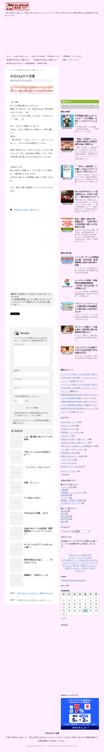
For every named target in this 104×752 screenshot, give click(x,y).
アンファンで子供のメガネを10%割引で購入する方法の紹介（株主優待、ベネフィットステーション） (79, 377)
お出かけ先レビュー (21, 56)
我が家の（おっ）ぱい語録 (71, 467)
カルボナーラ (66, 436)
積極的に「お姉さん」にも (36, 575)
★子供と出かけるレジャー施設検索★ (20, 63)
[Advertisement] (52, 35)
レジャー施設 (67, 487)
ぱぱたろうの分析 (38, 56)
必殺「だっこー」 (32, 482)
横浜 (63, 522)
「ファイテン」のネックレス (37, 467)
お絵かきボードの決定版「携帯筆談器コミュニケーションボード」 (38, 531)
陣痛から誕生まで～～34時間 (72, 456)
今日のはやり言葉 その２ (36, 513)
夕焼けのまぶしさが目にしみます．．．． (35, 600)
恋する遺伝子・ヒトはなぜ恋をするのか (80, 560)
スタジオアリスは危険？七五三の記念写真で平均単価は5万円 (86, 350)
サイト (16, 388)
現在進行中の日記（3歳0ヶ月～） (18, 60)
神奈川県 (65, 519)
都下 (63, 514)
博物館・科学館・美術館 (72, 500)
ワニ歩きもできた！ (33, 498)
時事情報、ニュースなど (72, 56)
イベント (65, 498)
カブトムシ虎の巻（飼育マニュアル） (80, 565)
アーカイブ (66, 531)
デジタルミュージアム (71, 503)
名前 (17, 370)
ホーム (8, 56)
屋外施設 (65, 495)
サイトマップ (74, 60)
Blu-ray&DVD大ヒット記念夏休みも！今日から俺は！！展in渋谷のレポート (87, 194)
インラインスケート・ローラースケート (80, 563)
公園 (63, 490)
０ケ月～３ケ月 (67, 460)
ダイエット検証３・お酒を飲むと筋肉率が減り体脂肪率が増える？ (86, 329)
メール (18, 379)
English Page (42, 63)
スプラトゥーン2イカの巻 (80, 558)
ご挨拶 (64, 60)
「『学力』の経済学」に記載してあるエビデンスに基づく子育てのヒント (86, 169)
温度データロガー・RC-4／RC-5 (80, 568)
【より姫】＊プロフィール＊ (72, 449)
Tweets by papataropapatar (73, 580)
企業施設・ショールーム (72, 492)
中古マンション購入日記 (80, 555)
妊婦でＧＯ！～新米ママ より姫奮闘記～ (77, 446)
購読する (67, 101)
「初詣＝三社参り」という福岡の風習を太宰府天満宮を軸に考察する (86, 141)
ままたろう (80, 571)
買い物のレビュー (54, 56)
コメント (18, 344)
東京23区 (65, 516)
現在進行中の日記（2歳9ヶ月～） (46, 60)
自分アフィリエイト (69, 471)
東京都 (64, 511)
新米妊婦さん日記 (68, 453)
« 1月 (63, 618)
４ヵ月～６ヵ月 (67, 463)
